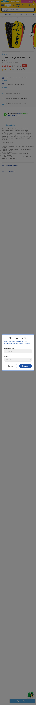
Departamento (9, 348)
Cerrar (10, 366)
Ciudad (6, 356)
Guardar (25, 366)
